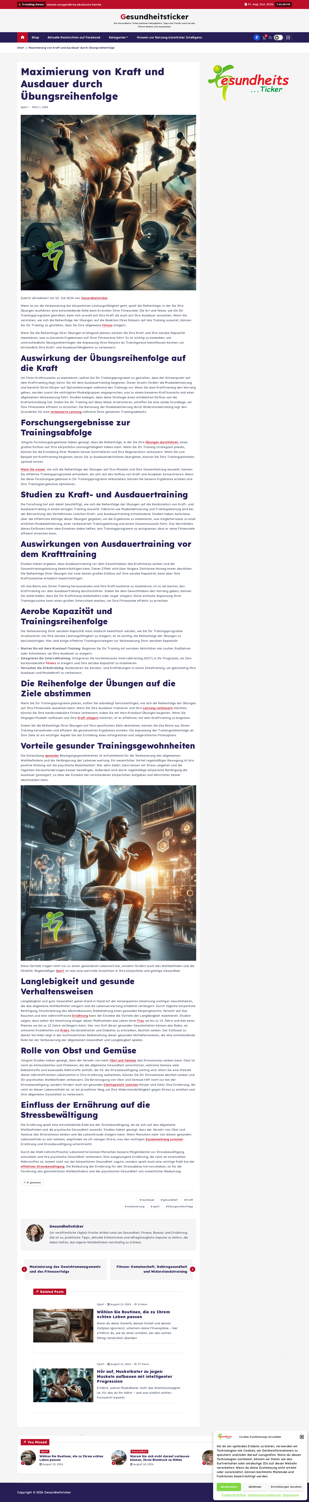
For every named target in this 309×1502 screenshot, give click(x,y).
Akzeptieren (229, 1486)
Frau (140, 1020)
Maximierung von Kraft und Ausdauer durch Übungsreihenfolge (71, 47)
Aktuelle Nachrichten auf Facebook (74, 37)
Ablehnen (255, 1486)
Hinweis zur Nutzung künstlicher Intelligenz (169, 37)
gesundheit (170, 1199)
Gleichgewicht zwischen (121, 1084)
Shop (35, 37)
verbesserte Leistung (66, 412)
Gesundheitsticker (94, 298)
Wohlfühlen (48, 1451)
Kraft (189, 1199)
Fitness (107, 325)
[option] (64, 1458)
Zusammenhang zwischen (164, 1139)
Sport (24, 107)
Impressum (291, 1495)
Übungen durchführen (162, 442)
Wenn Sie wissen (33, 469)
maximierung (136, 1206)
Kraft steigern (88, 718)
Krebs (64, 1030)
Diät (135, 1451)
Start (20, 47)
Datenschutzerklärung (264, 1495)
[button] (302, 1437)
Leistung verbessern (158, 708)
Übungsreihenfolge (180, 1206)
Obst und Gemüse (123, 1060)
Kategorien (117, 37)
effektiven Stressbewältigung (42, 1166)
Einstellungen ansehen (286, 1486)
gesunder (52, 755)
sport (156, 1206)
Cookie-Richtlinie (233, 1495)
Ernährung (80, 1015)
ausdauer (148, 1199)
